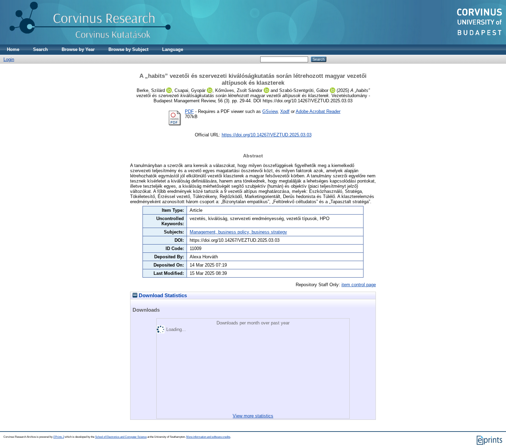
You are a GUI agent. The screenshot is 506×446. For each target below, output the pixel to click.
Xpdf (284, 111)
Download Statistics (162, 295)
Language (172, 49)
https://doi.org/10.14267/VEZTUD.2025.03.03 (267, 134)
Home (13, 49)
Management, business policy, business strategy (238, 232)
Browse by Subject (128, 49)
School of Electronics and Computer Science (121, 436)
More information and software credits (208, 436)
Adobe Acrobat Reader (318, 111)
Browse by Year (78, 49)
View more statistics (253, 415)
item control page (358, 284)
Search (40, 49)
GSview (269, 111)
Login (8, 59)
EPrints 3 (58, 436)
